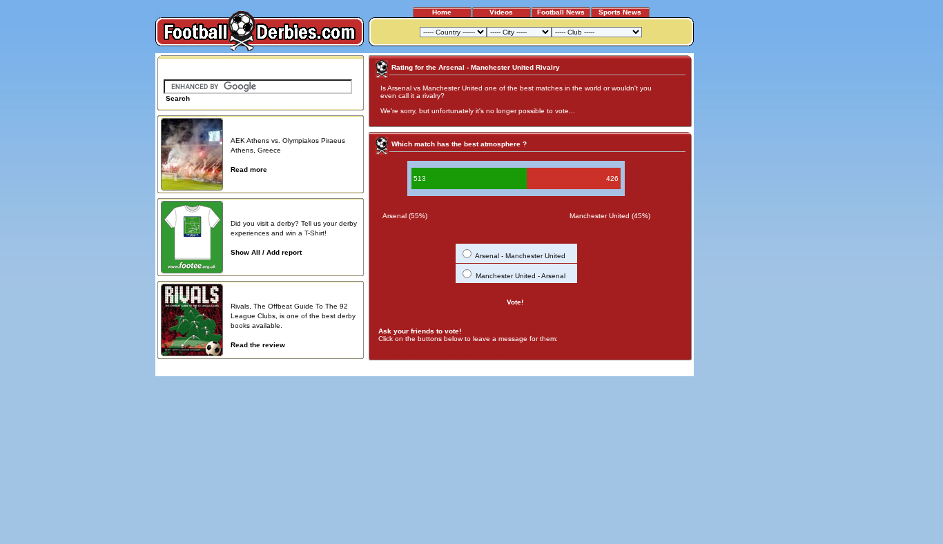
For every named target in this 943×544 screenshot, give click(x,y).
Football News (561, 12)
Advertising (522, 368)
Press (559, 368)
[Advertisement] (746, 260)
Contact (669, 368)
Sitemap (634, 368)
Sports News (620, 12)
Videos (501, 12)
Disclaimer (594, 368)
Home (441, 12)
